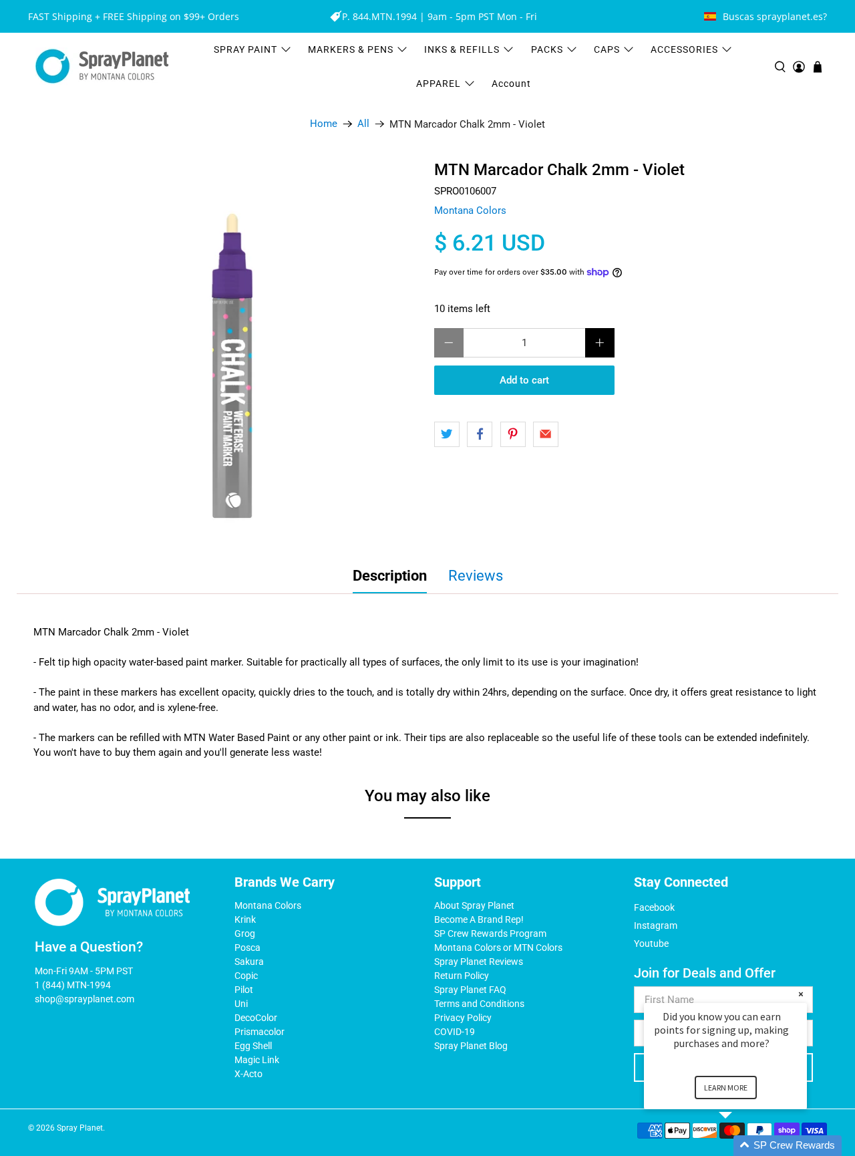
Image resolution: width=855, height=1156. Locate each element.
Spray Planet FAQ (470, 989)
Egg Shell (253, 1045)
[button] (741, 1145)
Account (511, 83)
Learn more (725, 1087)
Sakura (249, 961)
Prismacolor (259, 1031)
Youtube (651, 943)
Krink (245, 919)
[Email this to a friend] (545, 434)
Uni (241, 1003)
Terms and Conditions (479, 1003)
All (363, 124)
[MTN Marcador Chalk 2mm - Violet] (232, 349)
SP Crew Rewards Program (490, 933)
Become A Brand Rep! (479, 919)
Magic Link (256, 1059)
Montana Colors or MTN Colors (498, 947)
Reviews (475, 575)
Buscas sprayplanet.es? (775, 16)
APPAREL (438, 83)
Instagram (655, 925)
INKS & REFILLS (462, 49)
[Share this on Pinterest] (513, 434)
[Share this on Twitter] (447, 434)
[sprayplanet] (102, 66)
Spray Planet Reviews (478, 961)
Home (323, 124)
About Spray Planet (474, 905)
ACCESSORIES (684, 49)
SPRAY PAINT (245, 49)
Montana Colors (470, 210)
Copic (246, 975)
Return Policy (461, 975)
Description (390, 575)
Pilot (243, 989)
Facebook (654, 907)
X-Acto (248, 1073)
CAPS (607, 49)
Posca (247, 947)
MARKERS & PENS (350, 49)
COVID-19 (454, 1031)
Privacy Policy (463, 1017)
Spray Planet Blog (471, 1045)
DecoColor (255, 1017)
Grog (244, 933)
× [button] (801, 994)
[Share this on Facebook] (479, 434)
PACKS (547, 49)
